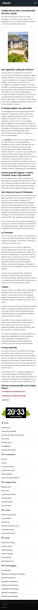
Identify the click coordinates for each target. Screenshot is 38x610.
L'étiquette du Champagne (10, 589)
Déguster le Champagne (9, 592)
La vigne (4, 463)
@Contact (4, 607)
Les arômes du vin (7, 502)
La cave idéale (6, 518)
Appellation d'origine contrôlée (14, 396)
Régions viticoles (6, 474)
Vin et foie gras (6, 505)
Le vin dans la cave (7, 529)
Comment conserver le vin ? (10, 526)
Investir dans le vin (7, 561)
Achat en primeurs (7, 553)
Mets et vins (5, 490)
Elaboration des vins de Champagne (13, 574)
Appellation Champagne (9, 581)
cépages (7, 140)
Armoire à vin (5, 522)
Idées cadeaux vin (7, 550)
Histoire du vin (5, 427)
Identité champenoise (8, 578)
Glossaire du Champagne (9, 596)
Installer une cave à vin (8, 514)
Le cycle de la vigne (7, 466)
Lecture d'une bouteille (8, 431)
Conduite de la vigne (8, 470)
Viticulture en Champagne (9, 585)
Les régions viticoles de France (13, 391)
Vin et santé (5, 439)
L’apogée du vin (6, 498)
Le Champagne (6, 570)
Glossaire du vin (6, 442)
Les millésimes (5, 446)
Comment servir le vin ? (8, 494)
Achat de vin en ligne (8, 542)
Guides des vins (6, 557)
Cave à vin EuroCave (8, 533)
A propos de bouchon (8, 450)
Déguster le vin (6, 487)
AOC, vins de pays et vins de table (12, 435)
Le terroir (5, 400)
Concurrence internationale (10, 478)
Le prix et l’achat (6, 546)
